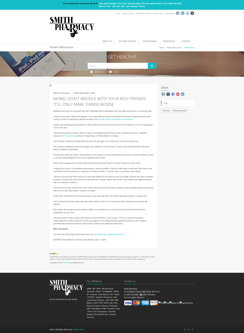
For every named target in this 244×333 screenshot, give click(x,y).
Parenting (165, 110)
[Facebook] (178, 13)
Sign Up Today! (128, 13)
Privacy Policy (78, 329)
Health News (99, 72)
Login (118, 13)
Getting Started (127, 41)
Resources (169, 41)
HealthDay (66, 263)
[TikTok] (192, 13)
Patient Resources (174, 47)
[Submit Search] (152, 66)
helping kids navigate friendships (110, 234)
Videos (116, 72)
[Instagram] (187, 13)
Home (161, 47)
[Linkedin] (182, 13)
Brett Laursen (68, 135)
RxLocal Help (158, 13)
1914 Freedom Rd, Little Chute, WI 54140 (80, 3)
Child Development (180, 110)
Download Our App (143, 13)
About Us (107, 41)
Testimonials (150, 41)
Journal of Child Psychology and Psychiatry (115, 119)
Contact (186, 41)
